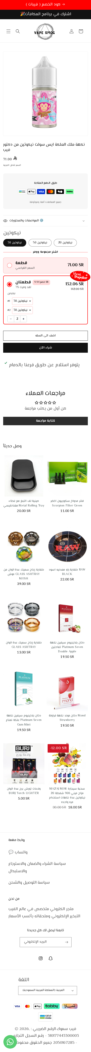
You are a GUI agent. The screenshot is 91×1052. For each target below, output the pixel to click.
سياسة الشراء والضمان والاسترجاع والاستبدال (37, 867)
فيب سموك (66, 1029)
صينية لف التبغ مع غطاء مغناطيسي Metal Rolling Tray (23, 503)
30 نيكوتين (15, 242)
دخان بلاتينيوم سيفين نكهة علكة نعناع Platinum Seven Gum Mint (24, 720)
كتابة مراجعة (45, 421)
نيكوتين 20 (65, 242)
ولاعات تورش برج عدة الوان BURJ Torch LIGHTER (23, 791)
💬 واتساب (18, 852)
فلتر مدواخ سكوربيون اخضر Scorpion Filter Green (67, 503)
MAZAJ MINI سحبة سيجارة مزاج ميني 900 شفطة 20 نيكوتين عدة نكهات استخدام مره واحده (67, 796)
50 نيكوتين (40, 242)
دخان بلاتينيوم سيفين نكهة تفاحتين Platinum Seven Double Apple (67, 647)
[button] (8, 31)
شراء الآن (45, 347)
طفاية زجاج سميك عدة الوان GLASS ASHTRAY (24, 645)
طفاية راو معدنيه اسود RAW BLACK (67, 572)
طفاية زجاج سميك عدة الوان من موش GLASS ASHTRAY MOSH (24, 574)
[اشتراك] (66, 942)
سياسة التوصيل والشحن (29, 883)
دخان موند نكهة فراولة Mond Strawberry (67, 718)
